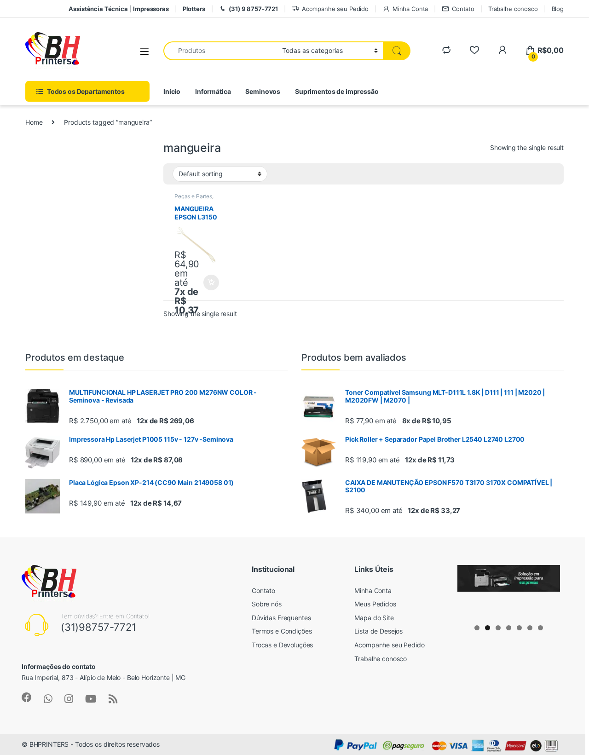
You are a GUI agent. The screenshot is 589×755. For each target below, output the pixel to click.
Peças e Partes (193, 196)
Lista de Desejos (378, 631)
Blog (558, 8)
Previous (469, 589)
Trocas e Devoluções (282, 645)
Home (33, 122)
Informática (213, 91)
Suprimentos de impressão (337, 91)
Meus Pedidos (375, 604)
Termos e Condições (282, 631)
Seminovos (262, 91)
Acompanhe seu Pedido (335, 8)
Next (548, 589)
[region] (508, 591)
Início (171, 91)
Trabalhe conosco (513, 8)
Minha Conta (410, 8)
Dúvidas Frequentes (281, 618)
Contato (463, 8)
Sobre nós (267, 604)
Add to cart (211, 282)
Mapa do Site (373, 618)
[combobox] (220, 50)
